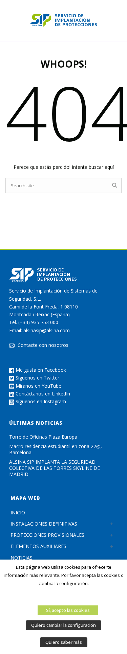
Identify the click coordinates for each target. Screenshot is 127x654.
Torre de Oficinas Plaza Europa (43, 437)
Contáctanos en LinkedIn (42, 393)
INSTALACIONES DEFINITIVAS (43, 523)
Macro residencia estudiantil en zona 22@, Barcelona (55, 449)
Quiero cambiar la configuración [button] (63, 625)
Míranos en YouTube (37, 386)
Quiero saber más (63, 642)
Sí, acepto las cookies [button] (68, 610)
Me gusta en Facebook (40, 370)
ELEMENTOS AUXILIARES (38, 546)
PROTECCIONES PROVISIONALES (47, 535)
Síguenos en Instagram (40, 401)
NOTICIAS (21, 557)
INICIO (17, 512)
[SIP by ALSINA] (64, 20)
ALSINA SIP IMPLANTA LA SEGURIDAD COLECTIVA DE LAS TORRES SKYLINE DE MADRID (54, 468)
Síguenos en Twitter (36, 377)
